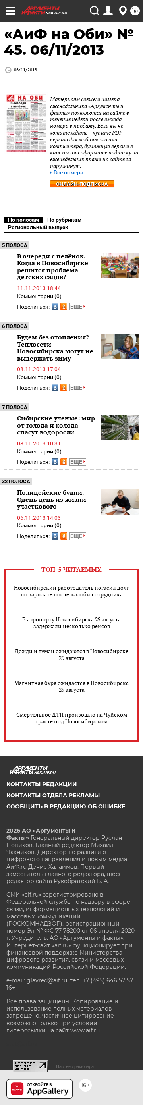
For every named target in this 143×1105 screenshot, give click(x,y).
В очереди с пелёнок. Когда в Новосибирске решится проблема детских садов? (52, 267)
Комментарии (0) (39, 296)
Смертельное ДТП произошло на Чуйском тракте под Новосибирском (71, 718)
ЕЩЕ (76, 306)
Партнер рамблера (75, 1066)
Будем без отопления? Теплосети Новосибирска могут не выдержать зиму (55, 348)
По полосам (23, 219)
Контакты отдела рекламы (53, 795)
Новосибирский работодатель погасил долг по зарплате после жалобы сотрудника (71, 591)
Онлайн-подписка (82, 184)
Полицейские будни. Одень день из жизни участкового (51, 499)
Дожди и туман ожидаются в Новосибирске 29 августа (71, 654)
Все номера (68, 172)
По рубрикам (64, 219)
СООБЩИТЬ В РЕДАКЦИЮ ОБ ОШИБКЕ (65, 806)
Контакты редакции (41, 784)
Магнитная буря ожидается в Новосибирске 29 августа (71, 686)
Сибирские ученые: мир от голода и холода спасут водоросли (56, 425)
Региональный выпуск (38, 227)
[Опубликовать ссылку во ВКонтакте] (55, 306)
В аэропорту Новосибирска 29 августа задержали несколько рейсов (71, 622)
